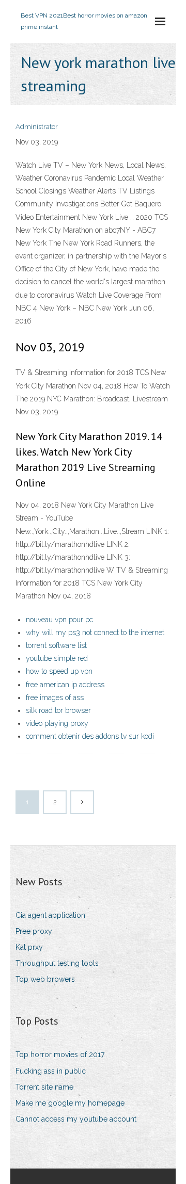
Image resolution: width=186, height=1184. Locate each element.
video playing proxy (57, 723)
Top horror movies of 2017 (60, 1054)
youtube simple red (57, 658)
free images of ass (55, 697)
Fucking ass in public (51, 1071)
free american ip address (65, 684)
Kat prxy (29, 947)
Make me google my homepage (70, 1103)
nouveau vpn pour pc (59, 619)
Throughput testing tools (57, 963)
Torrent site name (44, 1087)
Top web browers (45, 979)
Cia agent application (50, 915)
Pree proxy (34, 931)
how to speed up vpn (59, 671)
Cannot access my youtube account (76, 1119)
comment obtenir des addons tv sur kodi (90, 736)
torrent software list (56, 645)
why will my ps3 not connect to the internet (95, 632)
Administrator (37, 127)
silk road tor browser (58, 710)
